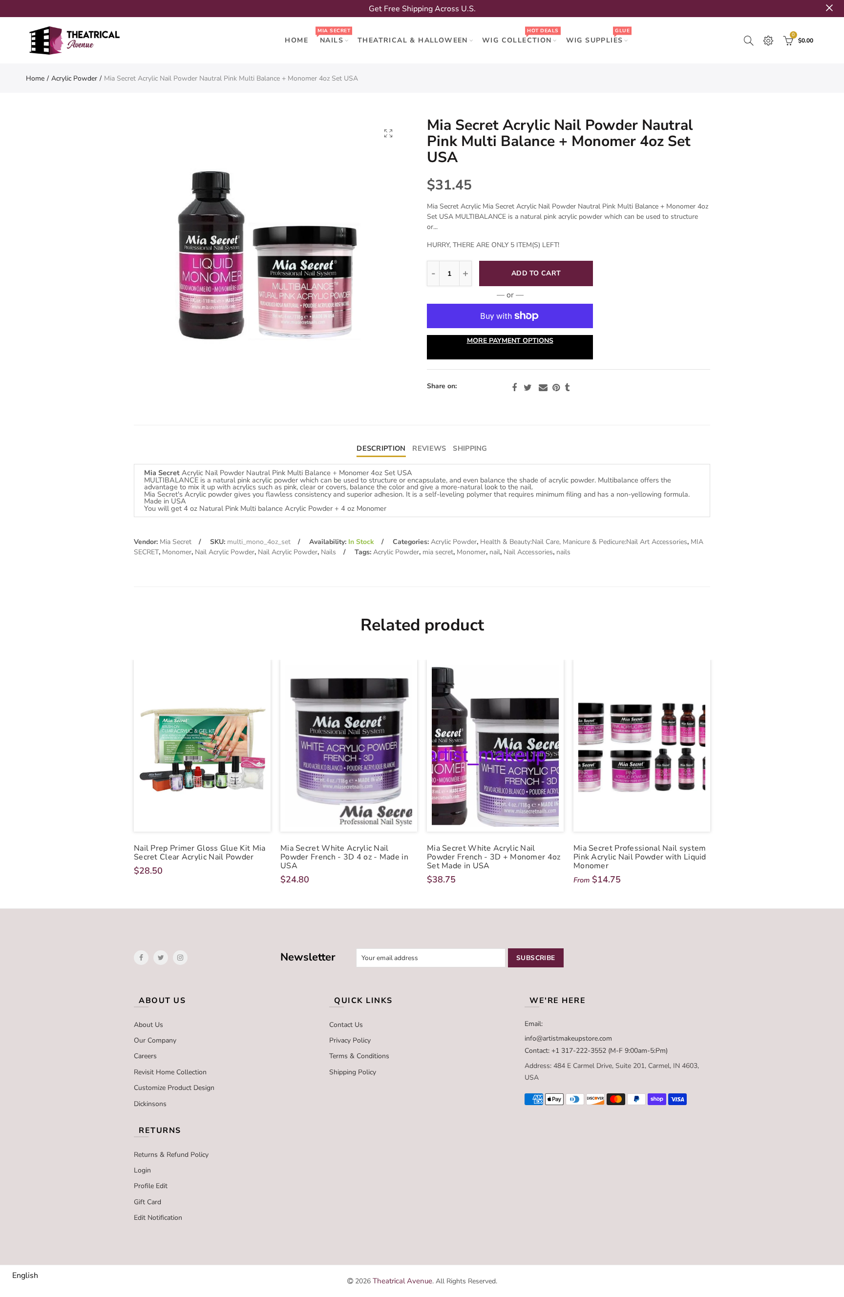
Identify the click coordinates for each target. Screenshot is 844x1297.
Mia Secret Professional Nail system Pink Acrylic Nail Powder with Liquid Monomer (639, 857)
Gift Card (147, 1202)
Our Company (155, 1040)
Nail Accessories (528, 552)
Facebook (514, 387)
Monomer (176, 552)
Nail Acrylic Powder (224, 552)
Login (142, 1170)
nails (563, 552)
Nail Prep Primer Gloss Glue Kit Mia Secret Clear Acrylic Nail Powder (200, 852)
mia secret (437, 552)
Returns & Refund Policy (171, 1154)
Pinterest (556, 387)
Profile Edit (151, 1186)
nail (494, 552)
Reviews (429, 448)
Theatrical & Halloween (413, 40)
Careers (145, 1056)
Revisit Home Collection (170, 1072)
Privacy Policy (350, 1040)
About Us (148, 1024)
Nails (333, 36)
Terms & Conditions (359, 1056)
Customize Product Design (174, 1087)
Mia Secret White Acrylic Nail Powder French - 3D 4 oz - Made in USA (344, 857)
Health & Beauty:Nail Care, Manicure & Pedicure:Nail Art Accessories (583, 541)
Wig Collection (520, 36)
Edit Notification (158, 1217)
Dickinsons (150, 1104)
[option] (269, 253)
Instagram (180, 957)
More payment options (510, 340)
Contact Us (346, 1024)
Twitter (528, 387)
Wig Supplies (598, 36)
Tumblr (567, 387)
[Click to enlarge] (388, 133)
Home (35, 78)
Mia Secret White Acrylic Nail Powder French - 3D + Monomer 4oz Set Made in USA (494, 857)
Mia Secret (175, 541)
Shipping (470, 448)
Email (543, 387)
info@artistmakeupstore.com (568, 1038)
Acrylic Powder (74, 78)
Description (381, 448)
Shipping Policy (352, 1072)
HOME (296, 40)
